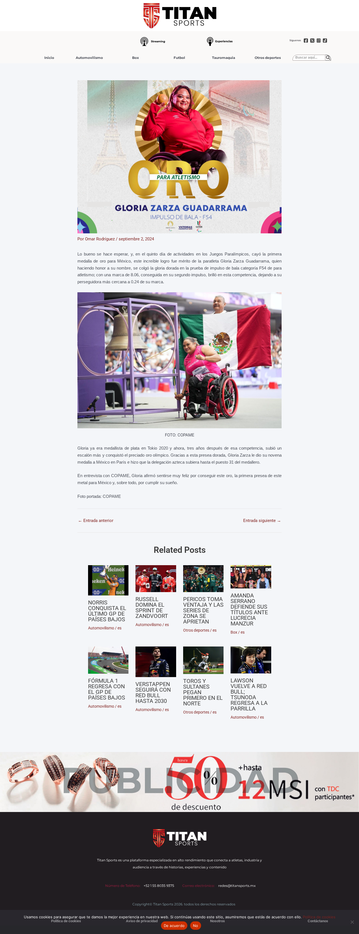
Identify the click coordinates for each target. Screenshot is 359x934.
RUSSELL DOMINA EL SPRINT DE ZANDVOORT (151, 607)
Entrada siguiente (262, 521)
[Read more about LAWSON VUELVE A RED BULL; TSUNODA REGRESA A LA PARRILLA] (251, 660)
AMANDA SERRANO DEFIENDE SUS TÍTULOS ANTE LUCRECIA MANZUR (249, 609)
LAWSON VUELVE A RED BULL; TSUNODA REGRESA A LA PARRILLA (249, 694)
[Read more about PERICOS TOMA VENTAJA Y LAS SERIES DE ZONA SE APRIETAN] (203, 578)
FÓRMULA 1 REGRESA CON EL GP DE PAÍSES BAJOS (106, 689)
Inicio (49, 58)
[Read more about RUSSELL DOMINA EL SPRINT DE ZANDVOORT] (155, 578)
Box (135, 58)
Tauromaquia (223, 58)
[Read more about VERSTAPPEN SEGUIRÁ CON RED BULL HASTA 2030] (155, 662)
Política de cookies (319, 917)
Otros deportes (268, 58)
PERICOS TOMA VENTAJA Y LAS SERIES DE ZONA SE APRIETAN (203, 610)
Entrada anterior (95, 521)
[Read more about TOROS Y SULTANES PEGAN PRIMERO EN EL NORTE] (203, 660)
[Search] (328, 58)
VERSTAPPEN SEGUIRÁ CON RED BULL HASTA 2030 (153, 692)
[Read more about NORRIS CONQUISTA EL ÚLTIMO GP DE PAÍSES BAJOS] (108, 580)
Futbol (179, 58)
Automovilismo (89, 58)
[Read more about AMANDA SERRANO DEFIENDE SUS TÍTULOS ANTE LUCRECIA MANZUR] (251, 576)
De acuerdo (174, 925)
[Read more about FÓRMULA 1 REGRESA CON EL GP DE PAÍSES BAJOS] (108, 660)
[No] (352, 922)
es (119, 628)
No (195, 925)
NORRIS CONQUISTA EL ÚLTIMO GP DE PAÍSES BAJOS (107, 611)
